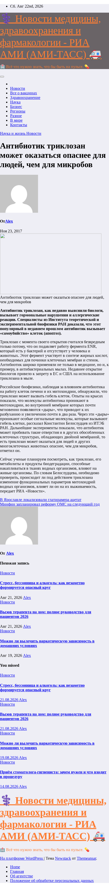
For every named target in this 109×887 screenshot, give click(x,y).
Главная (17, 871)
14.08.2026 (9, 786)
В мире (16, 120)
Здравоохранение (25, 97)
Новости (17, 88)
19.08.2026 (9, 757)
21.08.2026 (9, 700)
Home (15, 867)
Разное (16, 116)
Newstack (63, 858)
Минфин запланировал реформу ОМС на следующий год (50, 504)
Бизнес (16, 106)
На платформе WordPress (22, 858)
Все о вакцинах (23, 93)
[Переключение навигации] (2, 76)
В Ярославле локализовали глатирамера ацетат (40, 499)
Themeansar (86, 858)
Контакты (18, 125)
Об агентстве (21, 876)
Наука (15, 102)
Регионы (17, 111)
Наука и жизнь (13, 133)
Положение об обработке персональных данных (52, 880)
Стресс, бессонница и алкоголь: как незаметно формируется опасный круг (42, 585)
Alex (9, 221)
